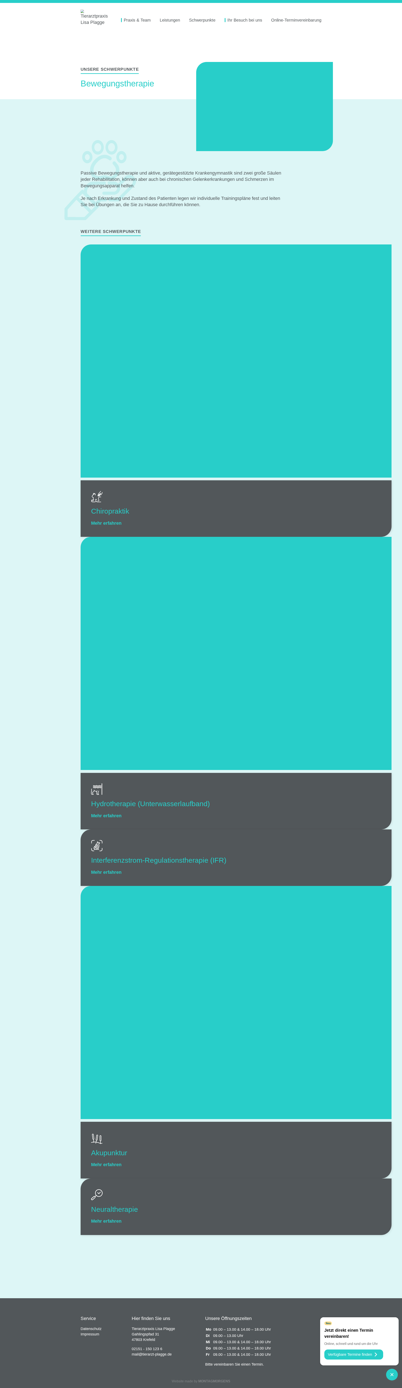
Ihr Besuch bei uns (244, 20)
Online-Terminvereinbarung (296, 20)
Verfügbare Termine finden (350, 1354)
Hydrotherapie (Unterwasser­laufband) (150, 804)
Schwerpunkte (202, 20)
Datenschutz (91, 1329)
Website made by (201, 1381)
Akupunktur (109, 1153)
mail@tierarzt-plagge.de (152, 1354)
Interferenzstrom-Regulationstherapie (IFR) (158, 860)
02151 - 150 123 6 (147, 1349)
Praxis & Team (137, 20)
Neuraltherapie (114, 1209)
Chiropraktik (110, 511)
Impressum (90, 1334)
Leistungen (170, 20)
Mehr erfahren (107, 523)
